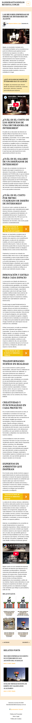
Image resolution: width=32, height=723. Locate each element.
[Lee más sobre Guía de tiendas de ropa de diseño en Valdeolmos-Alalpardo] (16, 674)
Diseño (13, 663)
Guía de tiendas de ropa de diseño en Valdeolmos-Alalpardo (15, 686)
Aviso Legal (16, 716)
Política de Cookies (16, 719)
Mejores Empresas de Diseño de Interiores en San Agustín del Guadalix (16, 658)
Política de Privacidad (16, 714)
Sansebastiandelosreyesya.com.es (13, 3)
